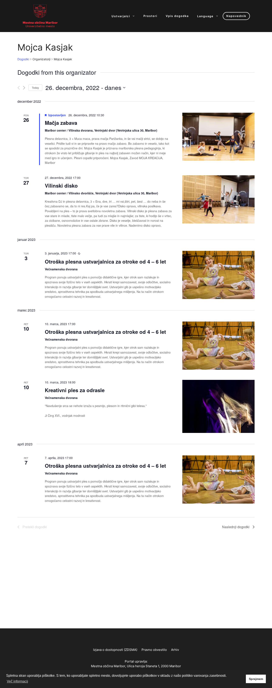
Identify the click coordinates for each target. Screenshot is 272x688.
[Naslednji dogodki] (24, 88)
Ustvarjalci (121, 16)
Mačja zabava (61, 122)
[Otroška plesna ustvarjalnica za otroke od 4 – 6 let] (218, 275)
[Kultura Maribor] (40, 16)
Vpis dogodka (177, 16)
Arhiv (175, 650)
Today (35, 87)
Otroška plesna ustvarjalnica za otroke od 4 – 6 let (105, 261)
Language (205, 16)
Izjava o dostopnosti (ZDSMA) (115, 650)
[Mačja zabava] (218, 137)
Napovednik (236, 16)
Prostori (150, 16)
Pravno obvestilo (154, 650)
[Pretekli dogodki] (18, 88)
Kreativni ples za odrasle (75, 390)
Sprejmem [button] (256, 679)
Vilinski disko (61, 185)
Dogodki (23, 59)
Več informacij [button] (17, 681)
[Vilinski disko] (218, 199)
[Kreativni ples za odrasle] (218, 430)
